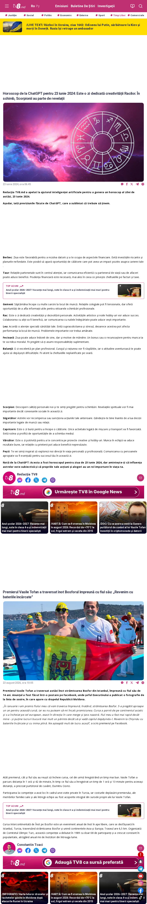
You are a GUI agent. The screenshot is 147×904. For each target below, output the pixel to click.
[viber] (142, 184)
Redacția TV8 (27, 474)
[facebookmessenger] (122, 184)
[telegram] (137, 184)
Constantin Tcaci (30, 844)
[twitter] (131, 184)
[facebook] (127, 184)
